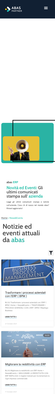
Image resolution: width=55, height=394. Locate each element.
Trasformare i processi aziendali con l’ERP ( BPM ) (25, 294)
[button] (46, 8)
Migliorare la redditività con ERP (25, 364)
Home (4, 218)
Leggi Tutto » (11, 317)
